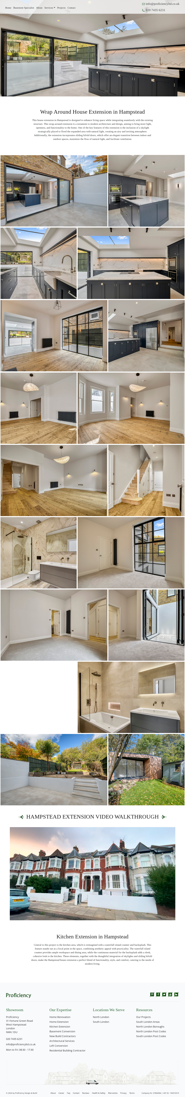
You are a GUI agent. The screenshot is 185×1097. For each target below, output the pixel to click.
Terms (132, 1093)
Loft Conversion (58, 1045)
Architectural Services (62, 1041)
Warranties (113, 1093)
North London (101, 1017)
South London (101, 1021)
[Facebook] (158, 994)
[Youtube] (170, 994)
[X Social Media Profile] (164, 994)
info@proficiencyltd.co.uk (162, 3)
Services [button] (48, 7)
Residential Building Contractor (67, 1050)
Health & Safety (98, 1093)
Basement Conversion (62, 1031)
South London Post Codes (151, 1036)
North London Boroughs (150, 1026)
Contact (76, 1093)
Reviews (85, 1093)
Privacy (123, 1093)
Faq (68, 1093)
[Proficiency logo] (18, 995)
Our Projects (143, 1017)
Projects (61, 7)
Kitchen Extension (59, 1026)
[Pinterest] (152, 994)
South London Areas (148, 1021)
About (39, 7)
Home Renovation (59, 1017)
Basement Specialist (23, 7)
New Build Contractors (62, 1036)
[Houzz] (176, 994)
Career (61, 1093)
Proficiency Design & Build (26, 1093)
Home (8, 7)
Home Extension (59, 1021)
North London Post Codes (151, 1031)
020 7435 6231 (155, 10)
